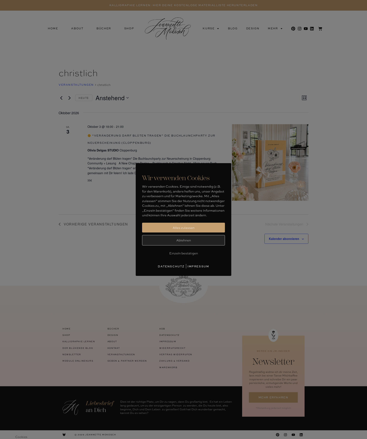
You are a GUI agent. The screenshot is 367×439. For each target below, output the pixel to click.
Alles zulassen (184, 227)
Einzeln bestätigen (183, 253)
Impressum (198, 266)
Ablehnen (183, 240)
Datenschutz (171, 266)
